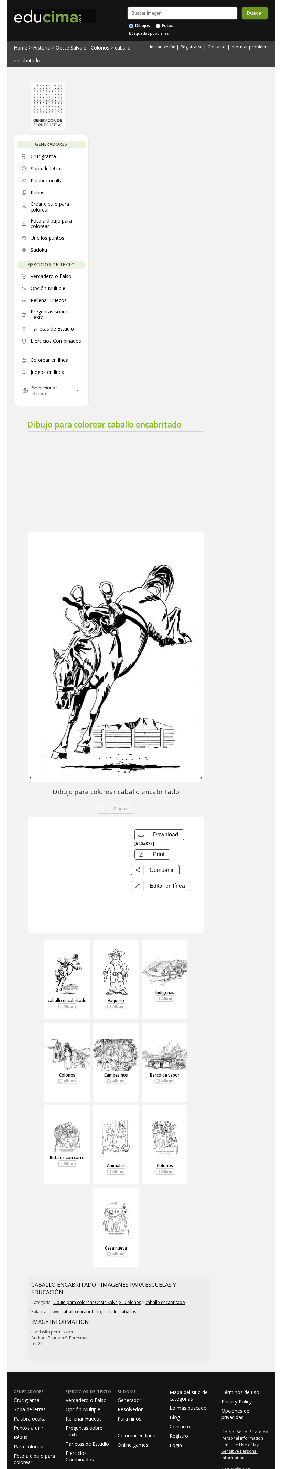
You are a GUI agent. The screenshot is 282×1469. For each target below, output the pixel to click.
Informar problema (250, 47)
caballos (128, 1312)
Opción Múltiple (83, 1409)
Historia (41, 47)
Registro (179, 1436)
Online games (133, 1444)
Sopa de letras (30, 1409)
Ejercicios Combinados (80, 1456)
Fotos (167, 26)
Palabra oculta (30, 1418)
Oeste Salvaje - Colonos (82, 47)
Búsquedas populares (149, 33)
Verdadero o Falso (86, 1400)
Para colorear (29, 1446)
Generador (129, 1400)
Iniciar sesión (162, 47)
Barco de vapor (165, 1075)
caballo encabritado (67, 1000)
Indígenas (164, 992)
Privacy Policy (236, 1401)
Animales (116, 1165)
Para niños (129, 1418)
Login (176, 1445)
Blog (175, 1417)
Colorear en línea (136, 1435)
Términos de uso (240, 1392)
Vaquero (116, 1000)
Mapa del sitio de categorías (189, 1395)
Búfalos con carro (67, 1157)
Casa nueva (116, 1248)
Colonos (67, 1075)
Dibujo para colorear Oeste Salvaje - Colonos (97, 1302)
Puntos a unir (28, 1428)
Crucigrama (26, 1400)
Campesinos (116, 1075)
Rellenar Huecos (84, 1418)
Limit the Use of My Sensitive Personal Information (240, 1451)
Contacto (217, 47)
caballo (110, 1312)
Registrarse (192, 47)
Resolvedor (130, 1409)
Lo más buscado (188, 1408)
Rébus (21, 1437)
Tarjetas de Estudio (87, 1443)
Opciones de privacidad (235, 1414)
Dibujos (142, 26)
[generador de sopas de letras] (48, 128)
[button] (161, 886)
